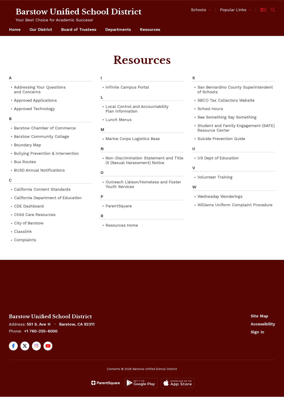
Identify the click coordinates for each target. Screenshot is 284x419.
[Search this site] (273, 10)
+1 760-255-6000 (40, 331)
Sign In (257, 332)
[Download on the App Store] (177, 383)
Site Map (259, 316)
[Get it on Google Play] (141, 383)
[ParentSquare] (105, 382)
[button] (201, 9)
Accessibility (263, 324)
